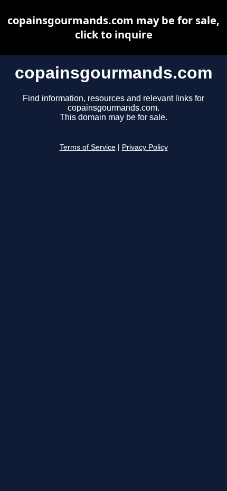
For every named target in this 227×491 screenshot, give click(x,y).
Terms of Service (88, 147)
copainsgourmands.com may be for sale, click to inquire (113, 27)
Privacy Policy (145, 147)
